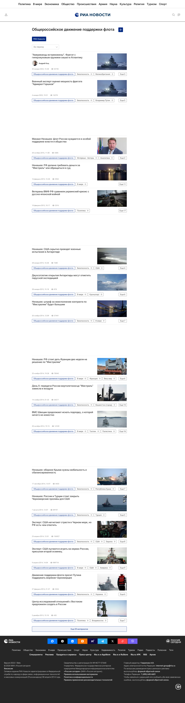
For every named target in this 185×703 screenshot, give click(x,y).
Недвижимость (108, 650)
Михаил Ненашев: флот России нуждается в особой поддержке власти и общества (61, 140)
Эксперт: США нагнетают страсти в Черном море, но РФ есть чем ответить (61, 523)
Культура (94, 650)
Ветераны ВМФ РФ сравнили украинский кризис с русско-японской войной (60, 193)
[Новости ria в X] (112, 641)
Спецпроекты (36, 654)
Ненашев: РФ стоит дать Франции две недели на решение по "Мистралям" (59, 360)
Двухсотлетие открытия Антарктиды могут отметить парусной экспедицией (61, 276)
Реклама (49, 654)
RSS (145, 654)
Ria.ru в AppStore (102, 654)
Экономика (40, 650)
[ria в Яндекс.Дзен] (62, 641)
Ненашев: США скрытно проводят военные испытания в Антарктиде (56, 250)
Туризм (131, 650)
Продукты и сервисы (66, 654)
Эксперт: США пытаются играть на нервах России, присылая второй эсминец (60, 550)
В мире (51, 650)
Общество (28, 650)
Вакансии (8, 668)
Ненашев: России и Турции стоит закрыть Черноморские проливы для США (55, 497)
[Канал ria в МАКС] (52, 641)
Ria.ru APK (136, 654)
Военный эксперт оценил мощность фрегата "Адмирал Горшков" (57, 82)
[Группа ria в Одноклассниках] (82, 641)
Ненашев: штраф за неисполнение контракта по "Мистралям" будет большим (59, 303)
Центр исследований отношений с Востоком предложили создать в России (57, 603)
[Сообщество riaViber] (132, 641)
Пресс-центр (85, 654)
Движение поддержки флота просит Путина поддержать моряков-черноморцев (56, 576)
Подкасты (150, 650)
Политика (16, 650)
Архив (153, 654)
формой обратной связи (149, 671)
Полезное (162, 650)
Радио (140, 650)
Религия (121, 650)
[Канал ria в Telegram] (102, 641)
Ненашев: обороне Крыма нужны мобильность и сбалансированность (59, 471)
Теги (171, 650)
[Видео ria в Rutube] (92, 641)
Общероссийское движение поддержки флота (73, 29)
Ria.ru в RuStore (120, 654)
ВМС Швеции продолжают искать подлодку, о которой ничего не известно (62, 413)
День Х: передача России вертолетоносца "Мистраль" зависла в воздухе (62, 387)
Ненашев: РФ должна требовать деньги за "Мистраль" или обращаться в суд (56, 166)
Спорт (76, 650)
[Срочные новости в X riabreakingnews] (122, 641)
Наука (85, 650)
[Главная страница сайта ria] (92, 15)
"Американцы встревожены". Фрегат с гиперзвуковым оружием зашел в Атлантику (57, 56)
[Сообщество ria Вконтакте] (72, 641)
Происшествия (64, 650)
